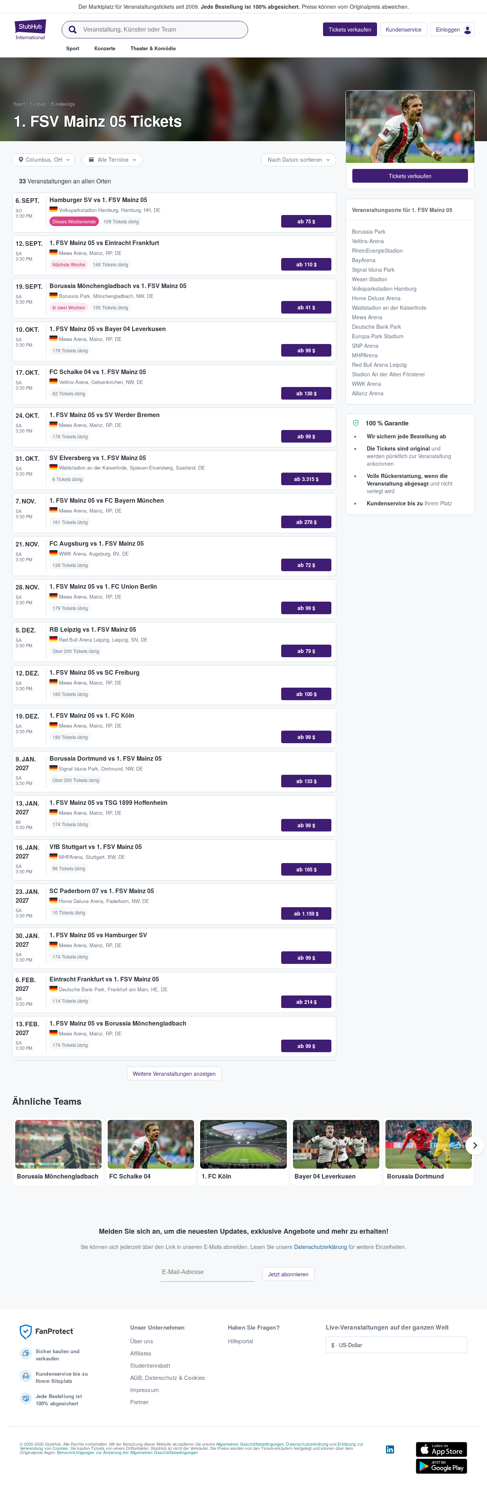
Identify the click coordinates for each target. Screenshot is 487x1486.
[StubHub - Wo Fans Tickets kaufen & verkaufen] (30, 29)
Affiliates (140, 1353)
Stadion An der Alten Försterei (388, 374)
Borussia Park (368, 231)
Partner (139, 1402)
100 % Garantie (387, 423)
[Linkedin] (390, 1459)
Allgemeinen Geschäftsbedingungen (250, 1444)
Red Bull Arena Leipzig (379, 364)
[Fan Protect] (47, 1332)
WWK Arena (366, 383)
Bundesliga (63, 103)
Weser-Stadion (369, 279)
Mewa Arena (367, 317)
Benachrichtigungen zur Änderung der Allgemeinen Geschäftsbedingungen (127, 1452)
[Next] (474, 1145)
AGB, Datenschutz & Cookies (167, 1378)
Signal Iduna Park (373, 269)
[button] (410, 176)
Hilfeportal (240, 1341)
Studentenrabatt (150, 1365)
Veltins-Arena (368, 241)
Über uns (141, 1341)
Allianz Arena (368, 393)
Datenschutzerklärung (320, 1246)
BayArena (364, 260)
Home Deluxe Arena (376, 298)
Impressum (144, 1390)
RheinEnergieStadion (377, 250)
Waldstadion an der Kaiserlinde (389, 307)
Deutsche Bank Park (376, 326)
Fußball (38, 103)
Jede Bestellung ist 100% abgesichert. (250, 6)
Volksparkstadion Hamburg (384, 288)
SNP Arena (365, 345)
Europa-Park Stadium (378, 336)
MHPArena (365, 355)
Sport (19, 103)
